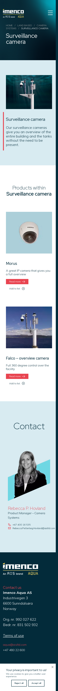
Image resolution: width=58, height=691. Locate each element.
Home (9, 25)
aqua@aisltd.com (15, 644)
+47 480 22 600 (14, 650)
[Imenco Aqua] (20, 574)
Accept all (36, 683)
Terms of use (13, 635)
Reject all (19, 683)
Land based (24, 25)
